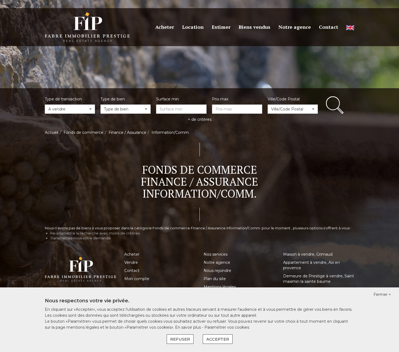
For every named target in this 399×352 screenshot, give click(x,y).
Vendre (131, 262)
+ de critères (199, 119)
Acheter (164, 27)
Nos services (215, 254)
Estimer (221, 27)
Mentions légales (220, 286)
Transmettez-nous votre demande (80, 238)
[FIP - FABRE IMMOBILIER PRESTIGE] (87, 26)
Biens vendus (254, 27)
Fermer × (382, 294)
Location (193, 27)
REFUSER (180, 339)
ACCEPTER (217, 339)
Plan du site (215, 278)
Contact (328, 27)
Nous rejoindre (217, 270)
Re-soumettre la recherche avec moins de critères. (95, 233)
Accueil (51, 132)
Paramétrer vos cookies (226, 327)
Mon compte (136, 278)
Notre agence (294, 27)
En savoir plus (188, 327)
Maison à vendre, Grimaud (307, 254)
